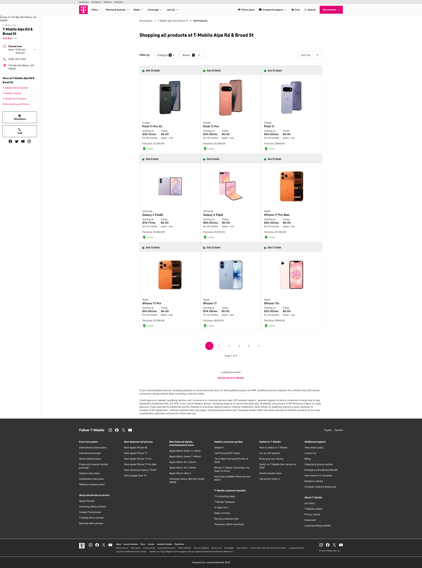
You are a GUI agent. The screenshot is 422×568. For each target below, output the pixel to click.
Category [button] (163, 55)
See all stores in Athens (231, 377)
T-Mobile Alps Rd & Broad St (173, 20)
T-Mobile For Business (14, 98)
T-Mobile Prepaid (12, 93)
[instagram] (29, 141)
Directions (20, 117)
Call (20, 131)
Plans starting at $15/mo (16, 104)
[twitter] (17, 141)
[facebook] (10, 141)
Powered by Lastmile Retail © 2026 (211, 562)
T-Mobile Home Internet (15, 87)
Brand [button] (186, 55)
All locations (145, 20)
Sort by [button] (310, 55)
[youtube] (23, 141)
